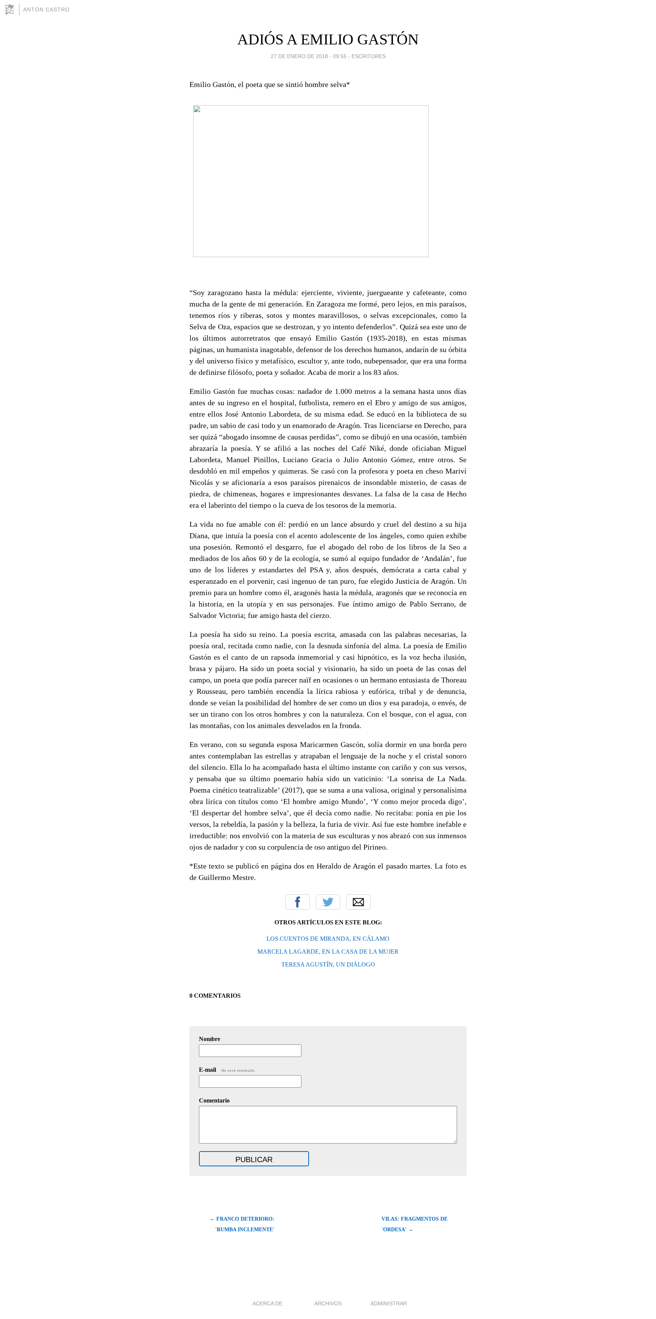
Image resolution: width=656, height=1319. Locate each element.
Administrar (389, 1303)
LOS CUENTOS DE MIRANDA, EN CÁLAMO (328, 938)
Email (358, 902)
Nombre (209, 1039)
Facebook (297, 902)
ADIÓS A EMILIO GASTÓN (328, 39)
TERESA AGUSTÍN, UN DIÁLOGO (328, 964)
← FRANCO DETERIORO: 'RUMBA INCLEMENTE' (242, 1224)
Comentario (214, 1100)
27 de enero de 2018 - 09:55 (309, 56)
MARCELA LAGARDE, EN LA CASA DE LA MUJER (328, 951)
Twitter (328, 902)
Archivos (328, 1303)
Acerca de (267, 1303)
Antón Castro (46, 9)
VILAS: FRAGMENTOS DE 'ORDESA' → (415, 1224)
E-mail (227, 1069)
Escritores (369, 56)
